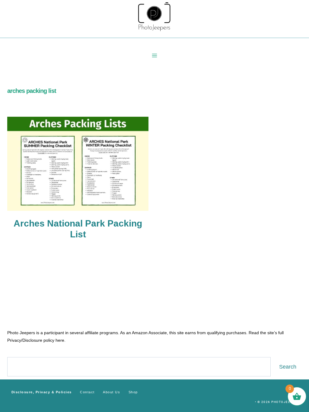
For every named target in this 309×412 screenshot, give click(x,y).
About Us (111, 392)
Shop (133, 392)
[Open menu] (154, 55)
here (60, 340)
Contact (87, 392)
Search (287, 367)
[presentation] (77, 164)
